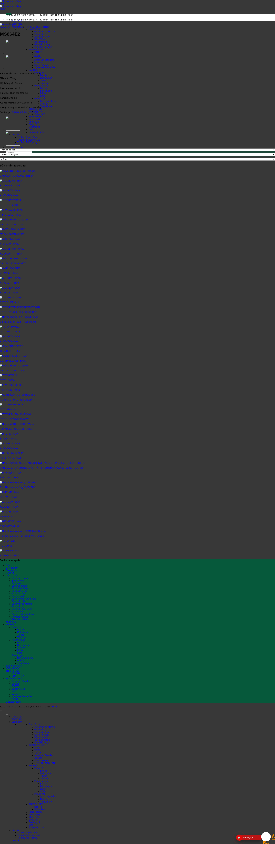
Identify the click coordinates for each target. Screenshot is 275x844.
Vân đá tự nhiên (19, 619)
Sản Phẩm (17, 27)
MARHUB (54, 707)
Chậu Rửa (39, 114)
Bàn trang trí (46, 91)
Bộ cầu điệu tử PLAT (10, 458)
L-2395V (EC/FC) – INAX (13, 361)
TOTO (37, 57)
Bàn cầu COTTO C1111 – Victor (16, 429)
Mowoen (15, 694)
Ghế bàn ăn (46, 78)
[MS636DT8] (13, 54)
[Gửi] (7, 155)
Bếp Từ (38, 111)
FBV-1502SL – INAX (10, 215)
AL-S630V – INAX (9, 448)
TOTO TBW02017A (10, 331)
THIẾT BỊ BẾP (13, 671)
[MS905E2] (13, 69)
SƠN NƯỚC (35, 116)
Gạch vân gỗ (40, 34)
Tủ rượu (44, 83)
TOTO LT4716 (7, 380)
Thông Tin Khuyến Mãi (28, 140)
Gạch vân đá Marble (44, 31)
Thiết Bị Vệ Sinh (37, 49)
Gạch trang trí (41, 42)
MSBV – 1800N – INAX (12, 234)
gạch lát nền (17, 580)
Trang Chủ (16, 21)
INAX (37, 55)
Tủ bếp (43, 80)
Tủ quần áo (46, 106)
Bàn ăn (43, 75)
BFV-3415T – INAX (10, 477)
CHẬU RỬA (17, 676)
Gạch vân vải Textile (21, 609)
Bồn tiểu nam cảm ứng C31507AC (17, 487)
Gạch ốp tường (42, 44)
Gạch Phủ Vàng (19, 588)
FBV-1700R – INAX (10, 390)
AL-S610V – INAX (9, 292)
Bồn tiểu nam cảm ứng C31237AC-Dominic (22, 536)
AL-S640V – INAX (9, 341)
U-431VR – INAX (8, 497)
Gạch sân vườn (42, 37)
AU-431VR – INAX (9, 283)
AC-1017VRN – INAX (11, 254)
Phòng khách (41, 85)
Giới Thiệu (16, 24)
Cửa (31, 129)
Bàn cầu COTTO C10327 (13, 224)
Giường (44, 103)
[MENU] (7, 714)
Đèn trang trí (35, 119)
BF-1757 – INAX (8, 438)
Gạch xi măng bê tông (22, 614)
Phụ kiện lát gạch (43, 47)
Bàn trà (43, 88)
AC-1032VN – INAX (10, 185)
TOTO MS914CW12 (10, 409)
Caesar (38, 62)
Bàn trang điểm (48, 101)
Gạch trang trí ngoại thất (23, 598)
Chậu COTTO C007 (10, 351)
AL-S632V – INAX (9, 195)
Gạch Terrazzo (41, 39)
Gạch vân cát (18, 601)
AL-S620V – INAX (9, 507)
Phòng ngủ (40, 98)
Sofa (42, 96)
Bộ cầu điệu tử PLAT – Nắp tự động (18, 322)
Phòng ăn (16, 627)
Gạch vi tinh (17, 611)
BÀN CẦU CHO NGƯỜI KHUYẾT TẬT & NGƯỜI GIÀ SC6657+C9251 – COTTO (41, 468)
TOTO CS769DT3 (9, 205)
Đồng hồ (33, 124)
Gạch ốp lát (34, 29)
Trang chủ (5, 27)
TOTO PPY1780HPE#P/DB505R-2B (19, 312)
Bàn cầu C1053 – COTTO (13, 263)
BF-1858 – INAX (8, 516)
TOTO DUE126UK (9, 302)
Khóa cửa (34, 122)
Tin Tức (15, 830)
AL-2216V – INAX (9, 273)
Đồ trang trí (34, 127)
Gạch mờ (16, 583)
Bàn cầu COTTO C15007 (13, 370)
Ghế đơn (21, 647)
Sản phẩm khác (37, 132)
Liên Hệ (15, 840)
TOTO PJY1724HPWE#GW (14, 419)
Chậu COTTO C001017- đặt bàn (16, 176)
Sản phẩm (16, 722)
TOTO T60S (6, 546)
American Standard (44, 60)
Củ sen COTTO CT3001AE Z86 (16, 400)
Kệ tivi (43, 93)
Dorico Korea (41, 65)
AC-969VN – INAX (9, 555)
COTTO (38, 52)
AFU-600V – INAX (9, 244)
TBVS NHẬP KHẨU (44, 67)
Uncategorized (13, 702)
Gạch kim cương (20, 578)
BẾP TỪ (15, 673)
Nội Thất (33, 70)
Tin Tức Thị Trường (27, 142)
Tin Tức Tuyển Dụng (27, 137)
